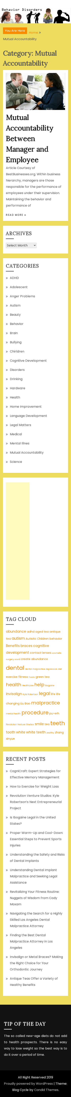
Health (15, 397)
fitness (23, 677)
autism (18, 638)
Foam (32, 677)
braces (26, 645)
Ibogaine (49, 685)
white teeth (36, 732)
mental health (13, 713)
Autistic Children (37, 639)
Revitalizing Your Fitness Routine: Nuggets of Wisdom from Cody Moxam (34, 897)
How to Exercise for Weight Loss (34, 786)
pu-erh (54, 713)
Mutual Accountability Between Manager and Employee (29, 138)
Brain (14, 333)
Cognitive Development (28, 360)
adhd (31, 632)
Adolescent (19, 287)
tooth (10, 732)
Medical (16, 434)
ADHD (14, 278)
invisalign (14, 693)
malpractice (45, 703)
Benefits (13, 645)
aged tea (42, 632)
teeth (57, 723)
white (20, 732)
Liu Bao (25, 703)
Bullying (15, 342)
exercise (12, 677)
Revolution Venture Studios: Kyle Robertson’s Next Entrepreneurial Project (36, 801)
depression (51, 669)
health (13, 684)
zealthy (50, 732)
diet (60, 669)
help (39, 685)
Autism (15, 305)
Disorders (17, 370)
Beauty (15, 314)
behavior (56, 639)
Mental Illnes (19, 443)
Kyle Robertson (30, 694)
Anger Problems (22, 296)
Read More (15, 215)
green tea (43, 677)
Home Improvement (26, 406)
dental (15, 668)
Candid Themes (46, 1090)
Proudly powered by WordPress (28, 1083)
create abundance (34, 659)
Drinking (16, 379)
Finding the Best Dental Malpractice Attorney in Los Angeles (31, 941)
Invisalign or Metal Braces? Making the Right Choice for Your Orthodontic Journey (36, 963)
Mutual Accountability (27, 452)
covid (17, 659)
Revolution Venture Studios (20, 724)
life (53, 694)
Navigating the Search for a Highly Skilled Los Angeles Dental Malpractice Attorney (36, 919)
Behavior (16, 324)
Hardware (17, 388)
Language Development (28, 416)
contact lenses (40, 653)
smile (39, 724)
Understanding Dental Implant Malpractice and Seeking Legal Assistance (33, 876)
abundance (16, 631)
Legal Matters (20, 425)
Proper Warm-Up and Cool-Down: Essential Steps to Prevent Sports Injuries (36, 839)
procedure (35, 712)
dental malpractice (35, 669)
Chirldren (17, 351)
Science (16, 461)
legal (44, 693)
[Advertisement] (18, 541)
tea (47, 724)
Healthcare (28, 685)
